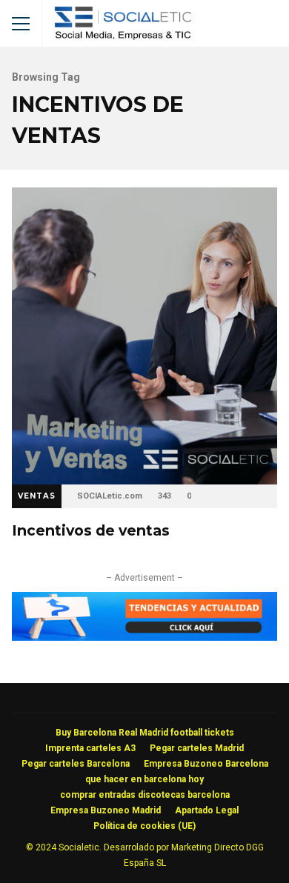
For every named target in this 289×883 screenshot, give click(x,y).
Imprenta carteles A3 (90, 748)
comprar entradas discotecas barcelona (145, 795)
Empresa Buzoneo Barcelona (206, 764)
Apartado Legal (207, 810)
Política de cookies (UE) (144, 826)
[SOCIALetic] (122, 27)
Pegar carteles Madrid (197, 748)
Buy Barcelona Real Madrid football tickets (145, 732)
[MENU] (21, 23)
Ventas (37, 496)
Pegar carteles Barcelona (75, 764)
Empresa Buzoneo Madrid (105, 810)
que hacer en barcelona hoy (144, 779)
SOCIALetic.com (109, 496)
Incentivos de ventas (144, 335)
